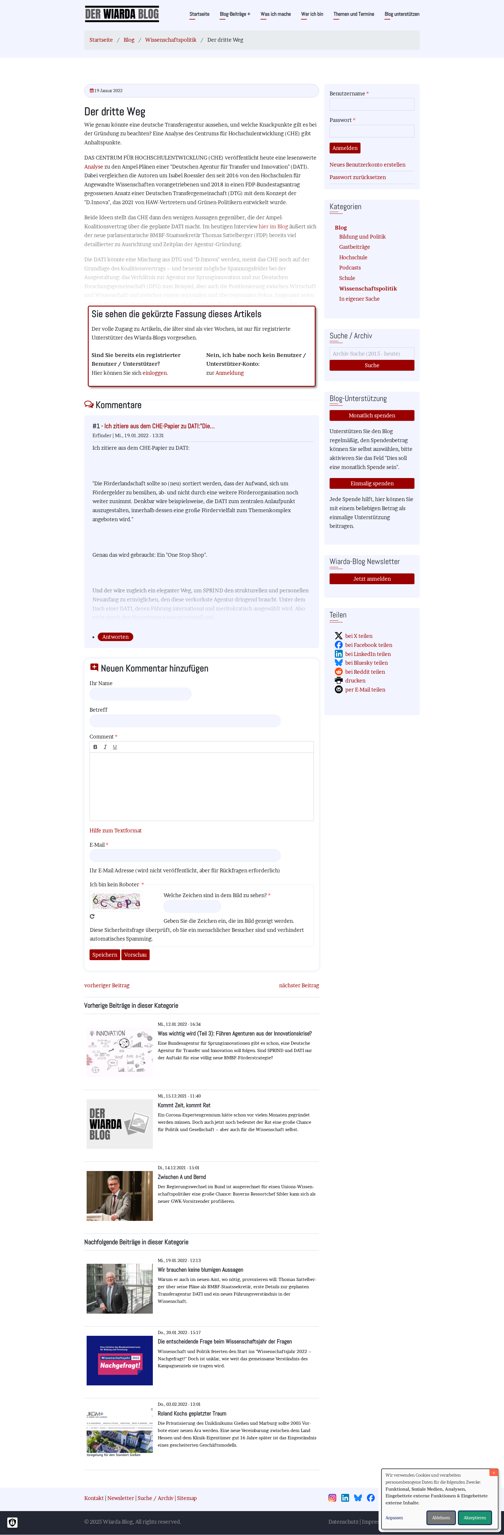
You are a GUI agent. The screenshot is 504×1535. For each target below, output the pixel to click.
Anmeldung (230, 373)
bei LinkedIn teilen (368, 654)
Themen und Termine (354, 13)
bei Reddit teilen (365, 672)
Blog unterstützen (402, 13)
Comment (102, 737)
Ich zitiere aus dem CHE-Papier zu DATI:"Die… (159, 426)
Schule (347, 278)
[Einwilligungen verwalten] (12, 1523)
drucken (355, 681)
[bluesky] (360, 1498)
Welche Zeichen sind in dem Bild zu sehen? (215, 895)
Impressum (376, 1522)
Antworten (115, 637)
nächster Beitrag (299, 985)
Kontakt (94, 1498)
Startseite (199, 13)
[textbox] (202, 786)
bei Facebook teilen (368, 645)
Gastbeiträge (354, 247)
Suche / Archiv (156, 1498)
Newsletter (120, 1498)
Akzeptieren (475, 1517)
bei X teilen (358, 636)
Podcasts (350, 268)
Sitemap (187, 1498)
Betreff (98, 710)
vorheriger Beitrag (107, 985)
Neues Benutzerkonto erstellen (367, 165)
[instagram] (334, 1498)
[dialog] (440, 1499)
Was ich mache (276, 13)
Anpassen (394, 1517)
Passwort (341, 120)
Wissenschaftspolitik (171, 40)
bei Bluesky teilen (366, 663)
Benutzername (347, 93)
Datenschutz (343, 1522)
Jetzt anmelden (372, 579)
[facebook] (373, 1498)
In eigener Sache (359, 299)
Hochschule (353, 257)
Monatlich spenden (372, 415)
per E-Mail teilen (365, 690)
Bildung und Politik (362, 237)
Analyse (94, 167)
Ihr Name (101, 683)
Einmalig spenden (372, 483)
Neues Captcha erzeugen (92, 916)
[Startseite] (122, 13)
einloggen (155, 373)
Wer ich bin (312, 13)
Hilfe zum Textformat (116, 830)
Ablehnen (441, 1517)
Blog (129, 40)
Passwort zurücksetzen (358, 177)
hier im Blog (274, 226)
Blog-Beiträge (235, 13)
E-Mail (97, 845)
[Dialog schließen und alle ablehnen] (493, 1472)
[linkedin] (347, 1498)
